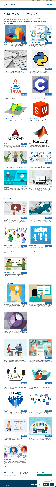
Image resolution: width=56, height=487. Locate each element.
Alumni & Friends (37, 0)
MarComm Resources (42, 0)
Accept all (52, 484)
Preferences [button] (39, 484)
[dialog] (46, 482)
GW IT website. (43, 21)
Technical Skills (8, 19)
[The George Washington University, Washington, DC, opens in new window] (6, 483)
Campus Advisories (36, 482)
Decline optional (46, 484)
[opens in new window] (38, 473)
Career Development (26, 19)
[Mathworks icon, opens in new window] (48, 144)
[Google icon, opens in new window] (24, 186)
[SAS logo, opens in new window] (48, 186)
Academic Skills (18, 19)
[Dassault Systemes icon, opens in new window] (47, 119)
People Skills (13, 19)
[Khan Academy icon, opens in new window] (24, 119)
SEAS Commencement (49, 0)
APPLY (49, 4)
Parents (33, 0)
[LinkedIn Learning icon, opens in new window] (24, 43)
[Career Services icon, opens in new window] (24, 357)
